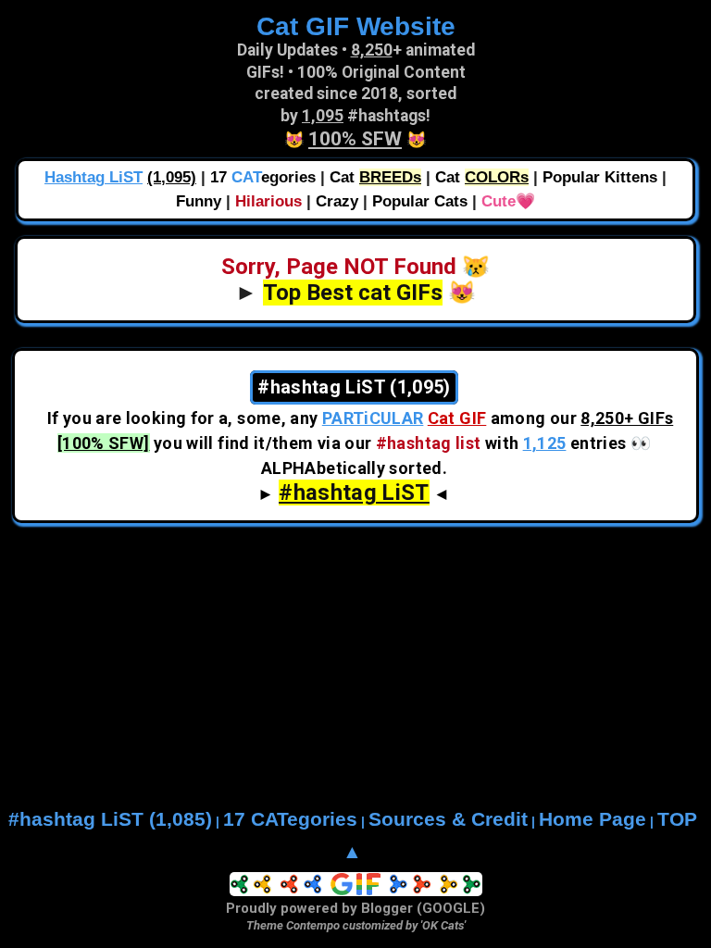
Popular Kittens (600, 177)
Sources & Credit (448, 819)
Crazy (337, 201)
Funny (198, 201)
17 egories (263, 177)
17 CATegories (290, 819)
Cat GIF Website (355, 26)
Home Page (592, 819)
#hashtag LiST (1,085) (110, 819)
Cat (375, 177)
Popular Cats (420, 201)
